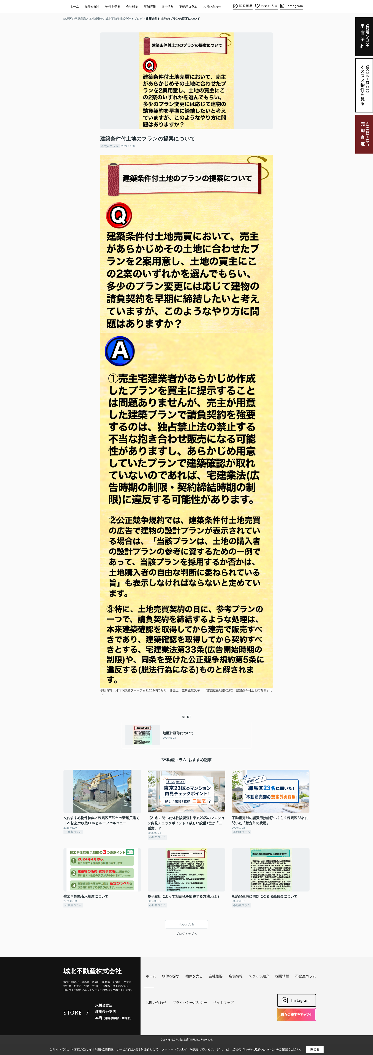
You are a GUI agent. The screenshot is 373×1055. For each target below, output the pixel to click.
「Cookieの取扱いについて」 (258, 1049)
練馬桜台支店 (105, 1011)
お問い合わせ (212, 6)
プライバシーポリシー (189, 1002)
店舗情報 (150, 6)
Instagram (294, 6)
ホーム (74, 6)
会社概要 (132, 6)
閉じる (314, 1049)
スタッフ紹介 (259, 976)
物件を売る (112, 6)
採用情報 (167, 6)
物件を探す (92, 6)
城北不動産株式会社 (92, 971)
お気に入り (269, 6)
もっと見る (186, 924)
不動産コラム (188, 6)
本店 (114, 1018)
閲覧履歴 (246, 6)
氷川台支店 (103, 1005)
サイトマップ (223, 1002)
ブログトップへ (186, 933)
